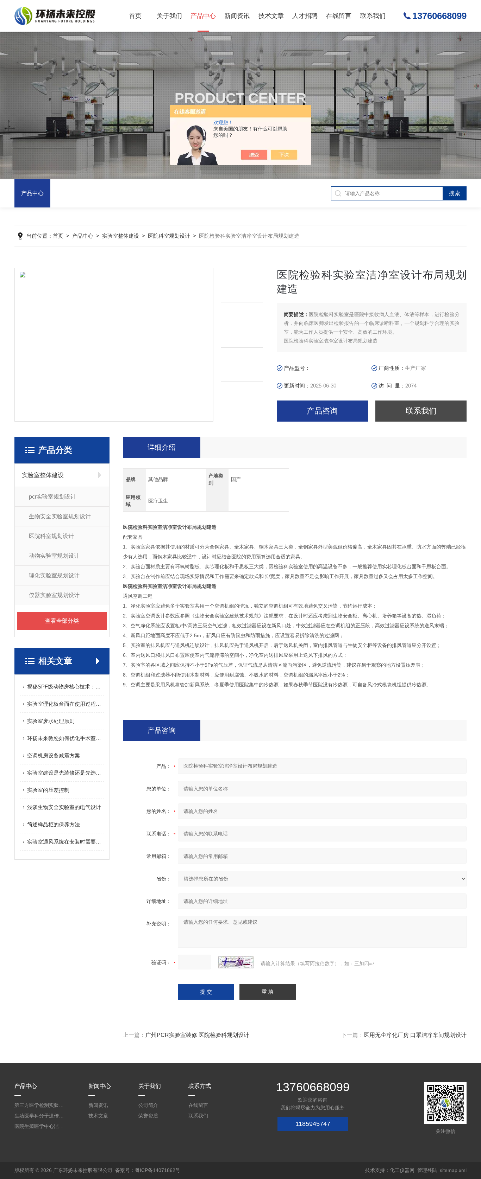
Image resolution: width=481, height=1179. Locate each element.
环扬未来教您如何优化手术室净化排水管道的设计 (65, 738)
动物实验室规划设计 (54, 556)
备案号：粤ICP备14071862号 (147, 1170)
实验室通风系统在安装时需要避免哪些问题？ (65, 842)
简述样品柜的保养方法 (53, 824)
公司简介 (148, 1105)
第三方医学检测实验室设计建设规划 (40, 1105)
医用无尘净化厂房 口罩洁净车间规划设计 (415, 1035)
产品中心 (203, 15)
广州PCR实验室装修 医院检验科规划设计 (197, 1035)
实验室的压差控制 (48, 790)
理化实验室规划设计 (54, 575)
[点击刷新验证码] (236, 962)
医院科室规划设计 (169, 236)
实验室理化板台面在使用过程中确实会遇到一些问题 (65, 704)
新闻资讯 (237, 15)
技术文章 (271, 15)
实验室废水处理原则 (51, 721)
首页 (135, 15)
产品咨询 (322, 410)
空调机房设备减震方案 (53, 755)
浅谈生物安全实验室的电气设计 (64, 807)
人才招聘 (305, 15)
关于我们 (169, 15)
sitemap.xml (453, 1170)
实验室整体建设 (120, 236)
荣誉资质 (148, 1116)
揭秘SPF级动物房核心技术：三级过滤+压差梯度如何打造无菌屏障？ (65, 687)
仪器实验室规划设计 (54, 595)
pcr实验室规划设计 (52, 497)
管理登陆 (427, 1170)
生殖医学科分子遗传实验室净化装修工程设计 (40, 1116)
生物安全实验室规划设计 (60, 516)
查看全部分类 (62, 621)
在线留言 (338, 15)
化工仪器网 (402, 1170)
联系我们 (373, 15)
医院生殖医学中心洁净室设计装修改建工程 (40, 1126)
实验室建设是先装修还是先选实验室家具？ (65, 773)
